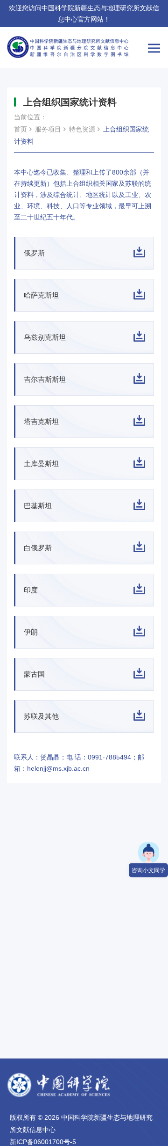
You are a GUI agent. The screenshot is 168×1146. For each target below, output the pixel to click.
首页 (20, 129)
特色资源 (82, 129)
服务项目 (48, 129)
